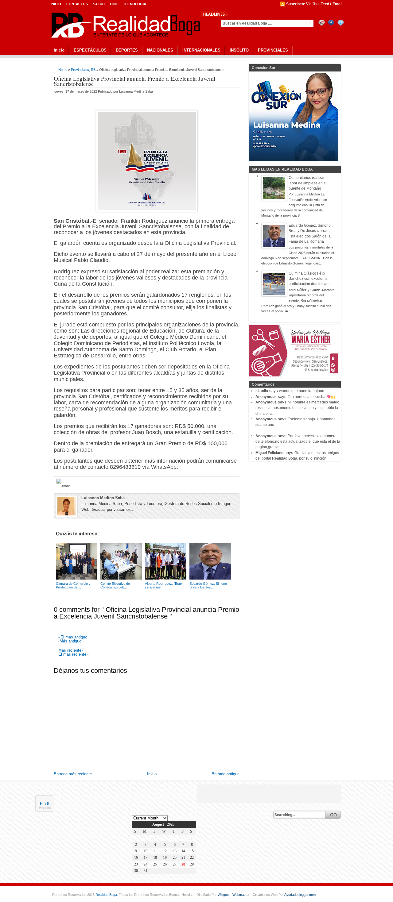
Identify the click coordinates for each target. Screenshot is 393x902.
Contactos (77, 4)
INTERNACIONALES (201, 50)
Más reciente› (70, 651)
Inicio (56, 4)
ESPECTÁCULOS (90, 50)
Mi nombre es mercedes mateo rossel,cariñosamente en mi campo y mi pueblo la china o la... (297, 408)
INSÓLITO (239, 50)
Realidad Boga (106, 894)
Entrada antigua (225, 774)
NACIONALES (160, 50)
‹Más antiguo (69, 641)
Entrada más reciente (73, 774)
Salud (99, 4)
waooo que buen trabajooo (301, 391)
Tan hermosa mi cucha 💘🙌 (312, 397)
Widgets (45, 807)
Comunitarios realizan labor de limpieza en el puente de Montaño (308, 183)
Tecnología (134, 4)
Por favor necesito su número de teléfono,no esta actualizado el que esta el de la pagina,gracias (297, 441)
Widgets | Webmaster (234, 894)
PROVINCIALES (273, 50)
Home (62, 69)
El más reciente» (73, 655)
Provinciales (80, 69)
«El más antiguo (72, 637)
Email (337, 4)
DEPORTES (127, 50)
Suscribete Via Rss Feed (307, 4)
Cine (114, 4)
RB (93, 69)
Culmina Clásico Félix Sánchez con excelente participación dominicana (310, 278)
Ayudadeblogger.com (300, 894)
